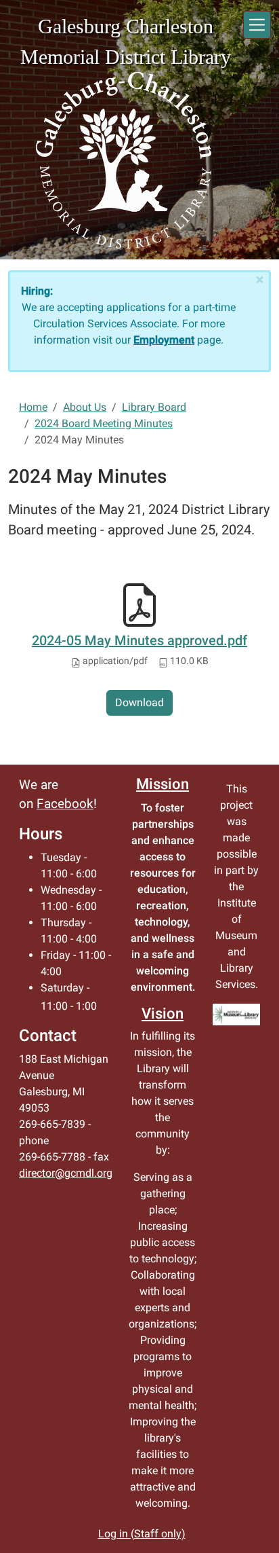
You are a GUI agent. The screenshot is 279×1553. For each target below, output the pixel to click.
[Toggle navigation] (257, 25)
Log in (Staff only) (142, 1533)
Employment (163, 339)
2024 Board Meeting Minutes (104, 423)
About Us (84, 407)
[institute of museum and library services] (236, 1014)
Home (33, 407)
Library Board (154, 407)
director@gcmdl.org (65, 1173)
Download (139, 702)
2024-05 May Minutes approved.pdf (139, 640)
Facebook (65, 804)
